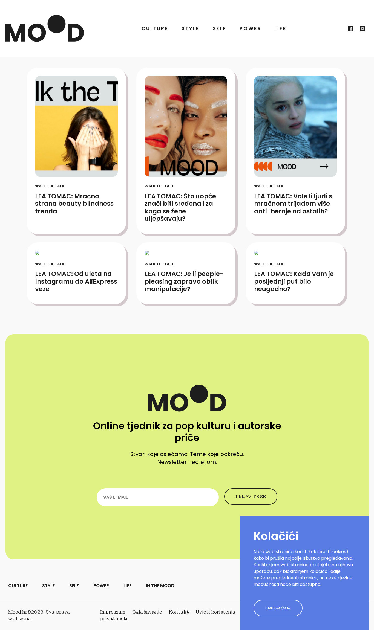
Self (220, 28)
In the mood (160, 585)
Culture (155, 28)
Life (280, 28)
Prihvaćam (278, 608)
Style (190, 28)
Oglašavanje (147, 612)
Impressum (112, 612)
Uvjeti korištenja (216, 612)
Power (250, 28)
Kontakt (179, 612)
